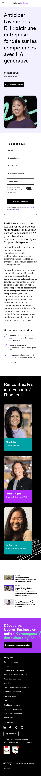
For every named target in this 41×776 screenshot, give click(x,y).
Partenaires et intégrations (14, 670)
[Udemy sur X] (15, 728)
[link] (20, 578)
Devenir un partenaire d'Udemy (15, 674)
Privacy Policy (15, 209)
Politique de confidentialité (14, 709)
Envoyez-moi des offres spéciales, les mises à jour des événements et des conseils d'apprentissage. (15, 190)
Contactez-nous (9, 696)
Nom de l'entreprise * (16, 174)
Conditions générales (11, 705)
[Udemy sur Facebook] (10, 728)
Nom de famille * (14, 158)
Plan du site (8, 718)
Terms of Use (30, 207)
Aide (5, 701)
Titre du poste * (14, 182)
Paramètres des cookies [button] (13, 713)
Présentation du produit (12, 679)
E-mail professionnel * (16, 166)
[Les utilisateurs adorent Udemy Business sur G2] (16, 753)
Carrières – (12, 691)
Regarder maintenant (14, 85)
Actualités (7, 683)
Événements (8, 666)
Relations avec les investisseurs (16, 687)
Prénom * (11, 150)
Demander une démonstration (18, 645)
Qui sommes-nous (10, 662)
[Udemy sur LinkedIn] (4, 728)
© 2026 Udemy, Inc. (10, 769)
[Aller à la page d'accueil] (18, 764)
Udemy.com (8, 658)
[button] (3, 3)
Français (12, 734)
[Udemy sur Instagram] (22, 728)
